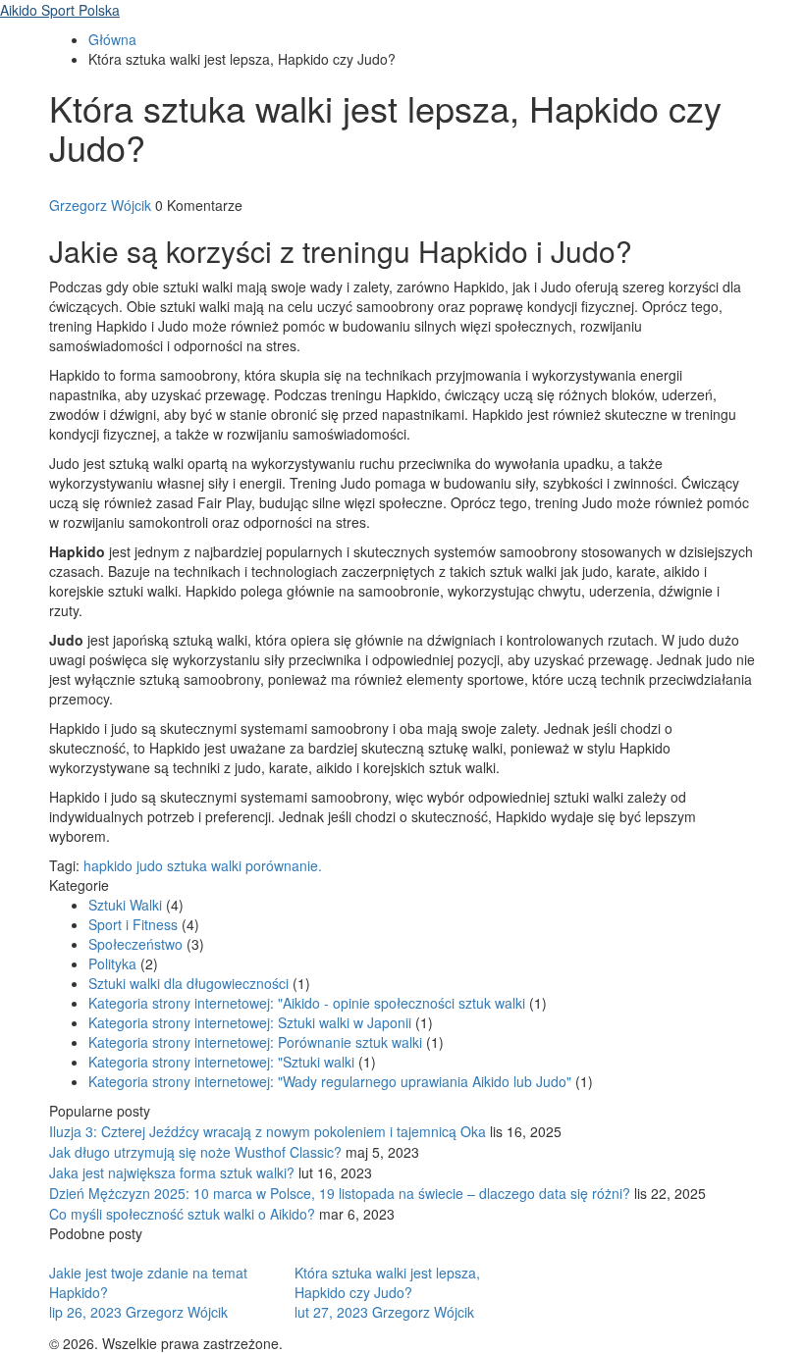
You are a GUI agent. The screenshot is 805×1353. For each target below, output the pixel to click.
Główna (112, 39)
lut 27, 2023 (333, 1312)
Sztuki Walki (127, 904)
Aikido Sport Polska (60, 10)
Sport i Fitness (135, 924)
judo (149, 865)
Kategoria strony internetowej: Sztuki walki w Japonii (251, 1022)
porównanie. (283, 865)
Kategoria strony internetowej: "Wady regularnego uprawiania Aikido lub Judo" (331, 1081)
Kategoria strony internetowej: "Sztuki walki (223, 1061)
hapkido (108, 865)
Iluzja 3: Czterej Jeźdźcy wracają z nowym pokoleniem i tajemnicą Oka (267, 1131)
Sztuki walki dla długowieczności (190, 983)
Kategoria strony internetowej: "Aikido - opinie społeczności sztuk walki (308, 1003)
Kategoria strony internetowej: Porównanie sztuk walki (257, 1042)
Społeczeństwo (137, 944)
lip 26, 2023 (87, 1312)
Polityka (114, 963)
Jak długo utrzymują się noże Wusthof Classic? (195, 1152)
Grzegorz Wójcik (100, 205)
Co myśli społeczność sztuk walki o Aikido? (182, 1213)
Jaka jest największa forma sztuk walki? (172, 1172)
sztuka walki (204, 865)
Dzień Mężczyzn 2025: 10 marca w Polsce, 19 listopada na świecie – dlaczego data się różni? (339, 1193)
